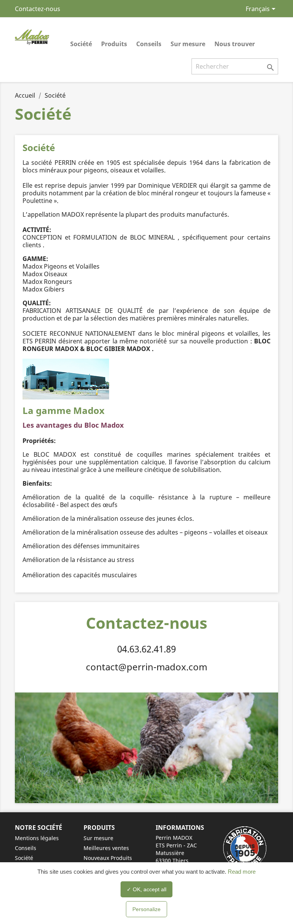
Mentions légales (37, 838)
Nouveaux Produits (108, 857)
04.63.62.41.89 (146, 648)
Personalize (146, 909)
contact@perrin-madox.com (146, 666)
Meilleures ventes (106, 848)
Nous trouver (234, 44)
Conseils (148, 44)
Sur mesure (188, 44)
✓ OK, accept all (146, 889)
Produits (114, 44)
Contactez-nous (37, 9)
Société (81, 44)
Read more (241, 871)
